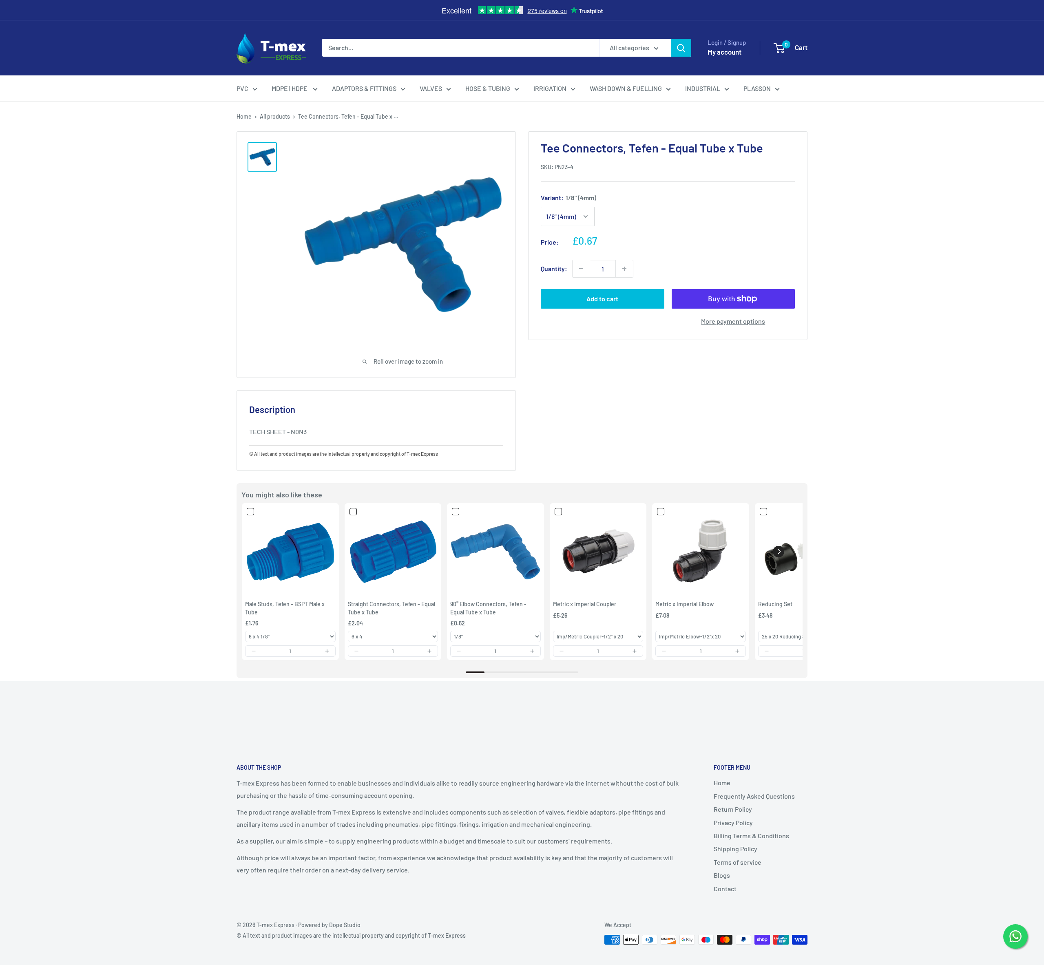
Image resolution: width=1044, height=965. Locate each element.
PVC (242, 88)
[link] (290, 551)
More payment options (733, 321)
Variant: (568, 197)
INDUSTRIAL (702, 88)
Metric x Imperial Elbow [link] (684, 604)
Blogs (722, 875)
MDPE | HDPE (290, 88)
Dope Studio (345, 924)
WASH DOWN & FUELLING (626, 88)
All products (275, 116)
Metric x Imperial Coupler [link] (584, 604)
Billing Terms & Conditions (751, 835)
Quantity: (554, 268)
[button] (254, 651)
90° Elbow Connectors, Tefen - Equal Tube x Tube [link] (488, 608)
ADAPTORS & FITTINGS (364, 88)
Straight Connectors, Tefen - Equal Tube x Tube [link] (391, 608)
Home (244, 116)
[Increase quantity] (624, 268)
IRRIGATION (549, 88)
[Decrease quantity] (581, 268)
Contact (725, 888)
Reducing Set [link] (775, 604)
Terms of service (737, 862)
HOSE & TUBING (487, 88)
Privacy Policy (733, 822)
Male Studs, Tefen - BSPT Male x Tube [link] (285, 608)
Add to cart (602, 299)
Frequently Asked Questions (754, 796)
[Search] (681, 48)
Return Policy (733, 809)
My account (724, 52)
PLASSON (757, 88)
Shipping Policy (735, 848)
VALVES (431, 88)
